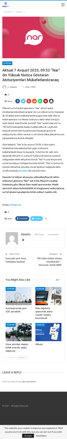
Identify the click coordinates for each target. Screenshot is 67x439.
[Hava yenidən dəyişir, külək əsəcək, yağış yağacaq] (19, 332)
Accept (28, 435)
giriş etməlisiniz (29, 381)
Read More (41, 436)
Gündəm (7, 63)
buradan (23, 170)
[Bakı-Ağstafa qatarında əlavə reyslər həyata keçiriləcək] (48, 296)
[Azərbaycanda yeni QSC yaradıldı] (19, 296)
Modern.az (15, 204)
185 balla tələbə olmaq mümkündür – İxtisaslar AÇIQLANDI (49, 261)
